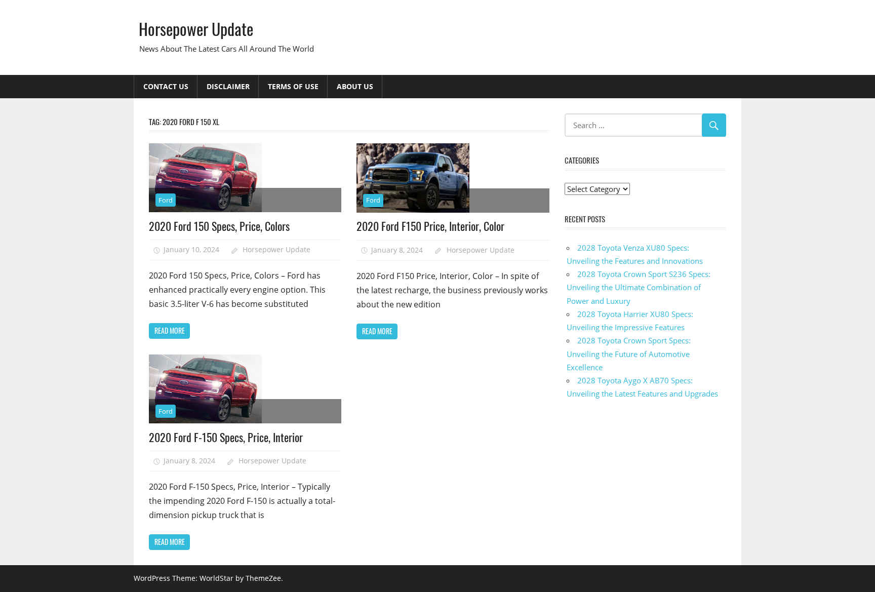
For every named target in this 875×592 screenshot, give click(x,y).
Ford (165, 200)
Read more (169, 330)
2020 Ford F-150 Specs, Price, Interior (226, 437)
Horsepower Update (196, 29)
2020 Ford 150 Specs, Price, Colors (219, 226)
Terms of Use (293, 86)
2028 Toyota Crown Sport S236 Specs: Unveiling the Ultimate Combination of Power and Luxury (638, 287)
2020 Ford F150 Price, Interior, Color (430, 226)
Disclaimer (228, 86)
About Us (355, 86)
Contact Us (165, 86)
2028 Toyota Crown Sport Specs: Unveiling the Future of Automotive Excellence (629, 353)
